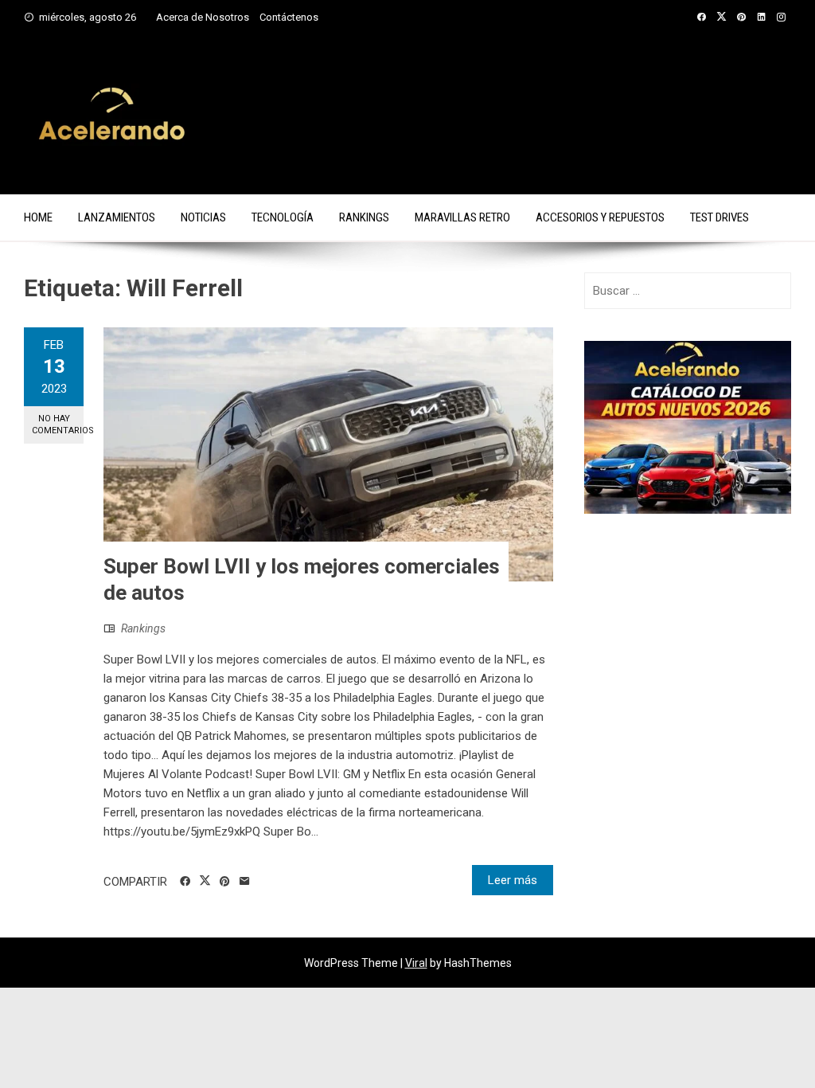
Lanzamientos (116, 217)
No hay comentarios (58, 424)
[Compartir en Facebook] (185, 882)
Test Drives (719, 217)
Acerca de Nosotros (202, 17)
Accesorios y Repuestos (600, 217)
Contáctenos (288, 17)
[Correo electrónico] (245, 882)
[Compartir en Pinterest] (225, 882)
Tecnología (283, 217)
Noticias (203, 217)
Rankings (364, 217)
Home (38, 217)
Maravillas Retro (462, 217)
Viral (416, 963)
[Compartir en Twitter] (205, 881)
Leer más (512, 880)
